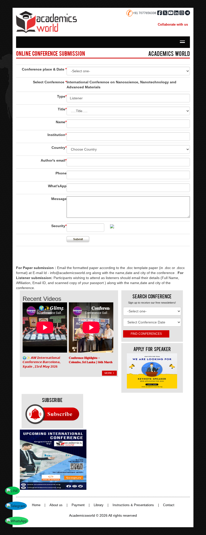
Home (36, 505)
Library (99, 505)
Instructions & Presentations (133, 505)
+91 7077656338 (144, 13)
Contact (168, 505)
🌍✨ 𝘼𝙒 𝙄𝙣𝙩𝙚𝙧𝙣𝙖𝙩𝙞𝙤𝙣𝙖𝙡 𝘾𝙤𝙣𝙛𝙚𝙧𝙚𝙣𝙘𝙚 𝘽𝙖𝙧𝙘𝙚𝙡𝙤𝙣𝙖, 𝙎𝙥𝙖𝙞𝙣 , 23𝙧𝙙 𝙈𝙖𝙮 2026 (41, 362)
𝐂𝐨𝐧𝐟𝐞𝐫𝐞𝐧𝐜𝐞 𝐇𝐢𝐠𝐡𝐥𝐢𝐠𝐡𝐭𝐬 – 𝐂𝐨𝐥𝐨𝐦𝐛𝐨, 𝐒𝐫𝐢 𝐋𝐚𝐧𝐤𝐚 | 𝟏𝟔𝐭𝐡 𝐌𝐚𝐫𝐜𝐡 (91, 360)
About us (56, 505)
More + (109, 373)
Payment (78, 505)
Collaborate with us (173, 24)
